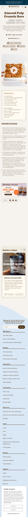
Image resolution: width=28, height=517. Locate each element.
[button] (2, 6)
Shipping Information (10, 480)
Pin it (15, 49)
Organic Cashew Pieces (10, 371)
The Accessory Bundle (10, 359)
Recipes (5, 418)
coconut (19, 20)
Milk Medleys (7, 382)
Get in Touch (7, 476)
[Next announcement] (26, 2)
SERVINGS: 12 (14, 38)
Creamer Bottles (8, 395)
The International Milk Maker (12, 342)
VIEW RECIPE (19, 294)
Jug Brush (6, 398)
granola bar (11, 22)
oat (18, 22)
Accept (13, 506)
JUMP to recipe (10, 46)
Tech (4, 431)
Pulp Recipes (7, 463)
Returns (5, 483)
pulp (22, 22)
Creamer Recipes (8, 460)
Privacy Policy (8, 502)
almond (11, 20)
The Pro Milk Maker (9, 339)
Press (4, 428)
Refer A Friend (7, 438)
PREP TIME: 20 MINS (15, 35)
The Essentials (7, 352)
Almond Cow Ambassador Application (11, 443)
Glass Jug (6, 391)
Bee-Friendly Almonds (10, 368)
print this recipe (15, 43)
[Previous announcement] (1, 2)
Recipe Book (7, 402)
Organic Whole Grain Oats (11, 378)
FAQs (4, 473)
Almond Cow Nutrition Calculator (13, 415)
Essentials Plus (8, 355)
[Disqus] (14, 224)
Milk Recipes (7, 457)
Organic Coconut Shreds (11, 375)
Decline (13, 510)
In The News (7, 447)
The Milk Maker (8, 335)
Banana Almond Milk (12, 278)
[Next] (24, 250)
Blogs (4, 435)
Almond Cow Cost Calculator (12, 411)
